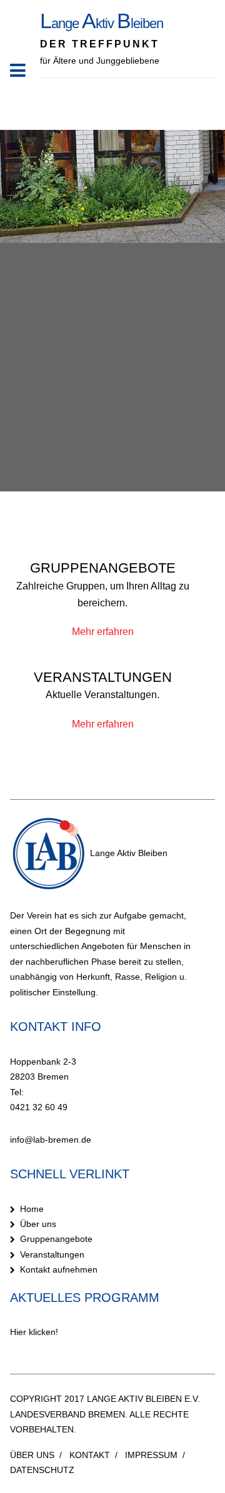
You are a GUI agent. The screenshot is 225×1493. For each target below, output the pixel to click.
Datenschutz (42, 1470)
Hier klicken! (34, 1332)
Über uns (38, 1224)
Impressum (151, 1455)
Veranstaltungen (52, 1254)
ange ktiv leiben (101, 23)
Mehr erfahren (103, 631)
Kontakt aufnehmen (59, 1269)
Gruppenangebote (56, 1239)
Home (32, 1209)
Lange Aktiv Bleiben (128, 853)
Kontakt (89, 1455)
